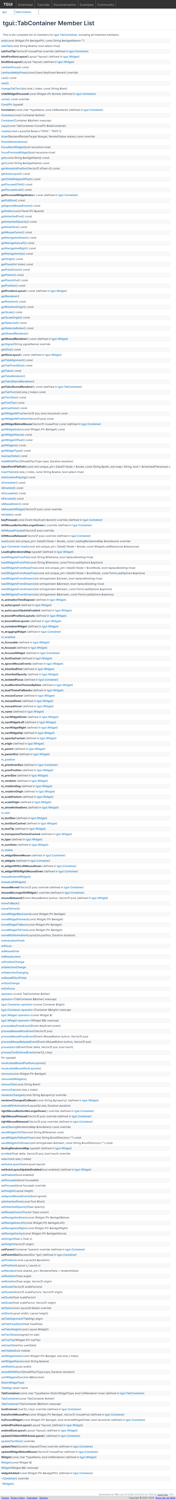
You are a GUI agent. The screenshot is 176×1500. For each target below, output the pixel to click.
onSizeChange (10, 983)
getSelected (9, 322)
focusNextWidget (12, 147)
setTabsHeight (10, 1329)
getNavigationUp (12, 253)
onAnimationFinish (13, 940)
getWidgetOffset (12, 440)
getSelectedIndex (12, 328)
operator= (7, 993)
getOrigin (7, 259)
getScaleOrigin (10, 317)
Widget (5, 1462)
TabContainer (23, 11)
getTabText (8, 392)
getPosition (8, 285)
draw (4, 136)
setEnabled (8, 1175)
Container (7, 115)
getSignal (7, 344)
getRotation (8, 301)
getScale (7, 312)
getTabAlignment (12, 360)
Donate (5, 1498)
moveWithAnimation (14, 935)
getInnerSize (9, 227)
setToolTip (7, 1340)
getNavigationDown (14, 237)
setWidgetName (11, 1361)
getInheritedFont (11, 216)
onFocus (6, 946)
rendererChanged (12, 1095)
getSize (6, 349)
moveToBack (9, 903)
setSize (6, 1308)
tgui (4, 11)
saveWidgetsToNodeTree (17, 1137)
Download (25, 5)
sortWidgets (9, 1377)
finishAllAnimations (13, 141)
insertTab (7, 472)
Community (105, 5)
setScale (6, 1286)
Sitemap (43, 1498)
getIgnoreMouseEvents (16, 205)
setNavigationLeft (12, 1222)
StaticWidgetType (12, 1382)
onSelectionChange (13, 967)
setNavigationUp (12, 1233)
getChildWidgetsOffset (16, 179)
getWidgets (8, 445)
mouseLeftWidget (12, 882)
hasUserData (9, 456)
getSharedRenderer (13, 333)
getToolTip (8, 402)
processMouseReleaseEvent (19, 1041)
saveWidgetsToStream (15, 1143)
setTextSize (8, 1334)
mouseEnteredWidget (15, 876)
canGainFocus (10, 67)
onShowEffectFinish (13, 978)
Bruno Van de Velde (165, 1498)
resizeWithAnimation (14, 1105)
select (5, 1159)
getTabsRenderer (12, 376)
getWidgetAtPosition (14, 418)
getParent (7, 275)
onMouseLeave (10, 956)
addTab (6, 46)
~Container (8, 1478)
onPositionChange (12, 962)
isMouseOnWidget (12, 509)
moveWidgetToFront (14, 930)
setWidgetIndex (11, 1356)
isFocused (7, 498)
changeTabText (11, 88)
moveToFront (9, 908)
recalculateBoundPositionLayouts (22, 1063)
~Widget (6, 1483)
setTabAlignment (12, 1318)
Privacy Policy (18, 1498)
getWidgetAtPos (11, 413)
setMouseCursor (11, 1212)
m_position (8, 759)
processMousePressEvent (17, 1036)
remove (6, 1073)
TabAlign (6, 1388)
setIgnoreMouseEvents (15, 1196)
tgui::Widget (71, 56)
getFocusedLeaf (11, 189)
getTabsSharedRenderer (16, 381)
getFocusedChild (12, 184)
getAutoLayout (10, 173)
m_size (5, 812)
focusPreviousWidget (14, 152)
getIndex (7, 211)
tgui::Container (78, 51)
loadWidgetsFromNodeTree (18, 567)
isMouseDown (10, 504)
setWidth (7, 1366)
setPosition (8, 1260)
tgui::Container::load (14, 546)
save (4, 1127)
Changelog (32, 1498)
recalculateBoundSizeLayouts (20, 1068)
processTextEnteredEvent (17, 1052)
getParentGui (9, 280)
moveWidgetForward (14, 919)
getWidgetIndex (11, 429)
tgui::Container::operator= (17, 1004)
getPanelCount (10, 269)
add (3, 40)
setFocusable (9, 1180)
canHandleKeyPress (14, 72)
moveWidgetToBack (14, 924)
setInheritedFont (11, 1201)
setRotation (8, 1276)
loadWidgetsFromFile (14, 557)
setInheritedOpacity (14, 1206)
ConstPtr (6, 104)
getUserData (9, 408)
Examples (87, 5)
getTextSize (8, 397)
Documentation (65, 5)
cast (4, 78)
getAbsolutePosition (14, 168)
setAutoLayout (10, 1164)
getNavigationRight (13, 248)
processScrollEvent (13, 1047)
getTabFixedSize (12, 365)
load (4, 541)
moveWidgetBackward (15, 914)
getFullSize (8, 200)
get (3, 157)
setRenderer (9, 1270)
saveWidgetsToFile (13, 1132)
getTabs (6, 370)
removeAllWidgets (13, 1079)
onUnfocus (8, 988)
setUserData (9, 1345)
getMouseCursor (11, 232)
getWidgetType (11, 450)
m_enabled (8, 637)
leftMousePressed (12, 530)
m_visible (7, 850)
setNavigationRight (13, 1228)
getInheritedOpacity (14, 221)
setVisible (7, 1350)
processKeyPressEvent (15, 1025)
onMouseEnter (10, 951)
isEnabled (7, 488)
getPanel (7, 264)
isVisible (6, 514)
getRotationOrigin (12, 307)
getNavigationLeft (13, 243)
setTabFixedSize (11, 1324)
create (5, 131)
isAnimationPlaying (13, 477)
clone (4, 99)
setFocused (8, 1185)
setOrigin (7, 1238)
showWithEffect (11, 1372)
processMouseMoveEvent (17, 1031)
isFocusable (8, 493)
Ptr (3, 1057)
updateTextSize (11, 1441)
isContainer (8, 482)
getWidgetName (11, 434)
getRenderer (9, 296)
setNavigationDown (13, 1217)
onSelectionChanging (14, 972)
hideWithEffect (10, 461)
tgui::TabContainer (65, 34)
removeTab (8, 1084)
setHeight (7, 1191)
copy (4, 125)
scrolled (6, 1153)
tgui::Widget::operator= (16, 1015)
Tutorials (43, 5)
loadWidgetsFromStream (17, 578)
